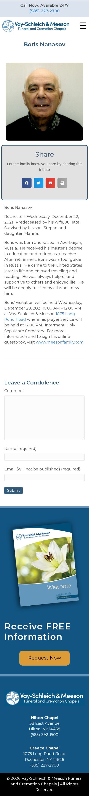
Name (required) (20, 448)
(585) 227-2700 (44, 11)
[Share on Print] (62, 183)
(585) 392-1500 (44, 734)
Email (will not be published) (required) (42, 469)
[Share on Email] (50, 183)
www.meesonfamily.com (60, 342)
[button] (82, 26)
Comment (14, 390)
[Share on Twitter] (38, 183)
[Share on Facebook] (27, 183)
